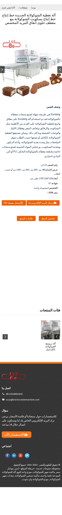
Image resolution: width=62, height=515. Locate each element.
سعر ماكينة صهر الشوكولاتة (46, 472)
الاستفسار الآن (14, 434)
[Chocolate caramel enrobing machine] (50, 329)
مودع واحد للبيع (24, 472)
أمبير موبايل (13, 468)
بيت (34, 7)
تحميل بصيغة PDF (12, 202)
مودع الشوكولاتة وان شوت (35, 479)
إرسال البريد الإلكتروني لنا (41, 202)
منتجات (23, 7)
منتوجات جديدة (43, 468)
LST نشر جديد (8, 7)
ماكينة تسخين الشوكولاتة (27, 475)
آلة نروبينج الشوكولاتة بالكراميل (50, 346)
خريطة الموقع (28, 468)
